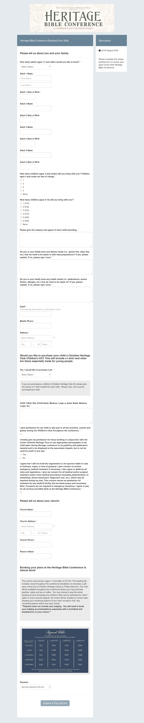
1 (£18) (26, 203)
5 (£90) (26, 217)
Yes (24, 454)
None (25, 194)
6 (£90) (26, 220)
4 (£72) (26, 213)
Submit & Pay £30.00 (55, 703)
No (24, 457)
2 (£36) (26, 206)
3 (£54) (26, 210)
